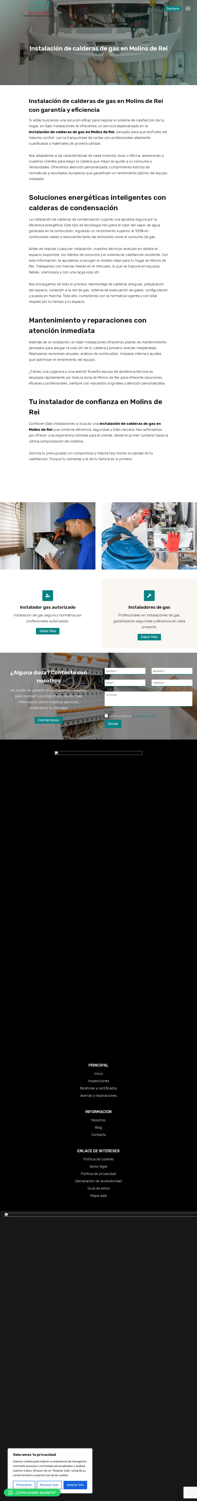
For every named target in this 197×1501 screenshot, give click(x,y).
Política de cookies (98, 1159)
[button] (32, 1492)
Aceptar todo (75, 1485)
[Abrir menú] (187, 8)
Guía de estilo (99, 1188)
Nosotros (98, 1120)
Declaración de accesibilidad (98, 1181)
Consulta (111, 694)
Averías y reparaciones (98, 1095)
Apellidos (159, 670)
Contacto (173, 8)
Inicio (98, 1073)
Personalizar (24, 1485)
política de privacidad (144, 716)
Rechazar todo (49, 1485)
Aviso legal (98, 1166)
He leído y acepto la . (132, 716)
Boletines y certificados (98, 1088)
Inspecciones (98, 1081)
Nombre (111, 670)
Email (110, 682)
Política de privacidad (98, 1173)
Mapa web (98, 1195)
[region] (50, 1470)
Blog (98, 1127)
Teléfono (159, 682)
